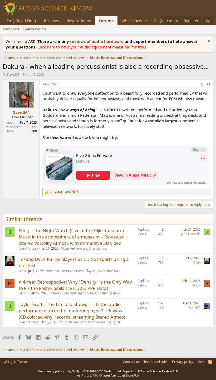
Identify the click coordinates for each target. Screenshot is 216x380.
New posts (11, 29)
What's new (131, 20)
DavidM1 (14, 74)
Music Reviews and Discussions (84, 248)
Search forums (34, 29)
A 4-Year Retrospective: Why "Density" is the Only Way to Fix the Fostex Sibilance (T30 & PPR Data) (75, 285)
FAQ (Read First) (21, 20)
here (51, 47)
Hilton (23, 293)
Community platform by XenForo (80, 371)
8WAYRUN (132, 375)
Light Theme (17, 361)
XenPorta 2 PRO (88, 375)
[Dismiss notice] (208, 41)
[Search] (208, 20)
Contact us (131, 361)
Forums (106, 20)
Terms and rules (156, 361)
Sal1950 (194, 307)
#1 (208, 84)
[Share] (201, 84)
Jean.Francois (28, 248)
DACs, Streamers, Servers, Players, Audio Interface (83, 271)
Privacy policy (182, 361)
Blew (22, 271)
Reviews (51, 20)
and (64, 192)
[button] (146, 20)
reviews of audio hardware (97, 41)
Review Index (79, 20)
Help (201, 361)
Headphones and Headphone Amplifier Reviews (86, 293)
